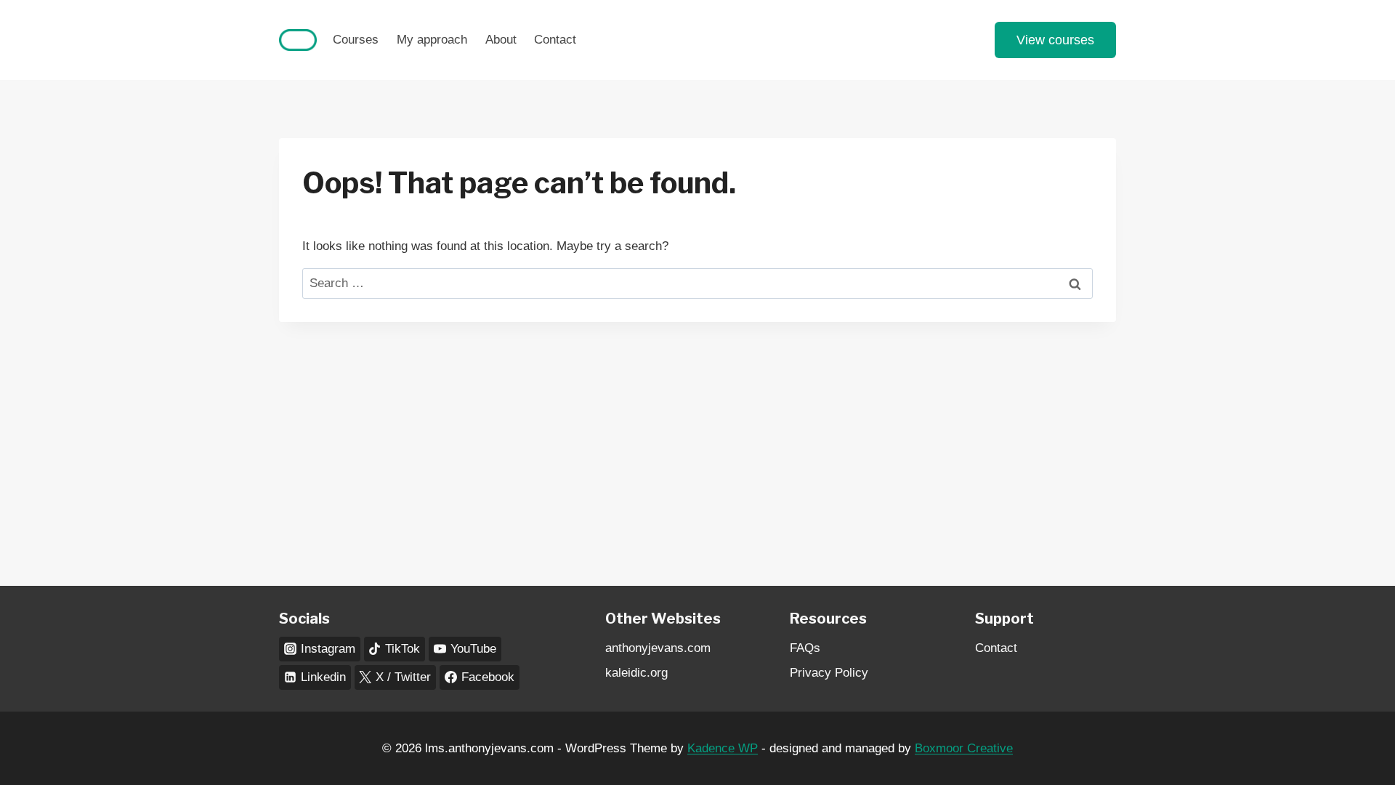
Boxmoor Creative (964, 748)
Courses (356, 40)
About (501, 40)
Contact (555, 40)
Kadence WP (722, 748)
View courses (1055, 40)
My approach (432, 40)
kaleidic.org (636, 673)
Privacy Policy (829, 673)
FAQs (805, 648)
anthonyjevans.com (658, 648)
